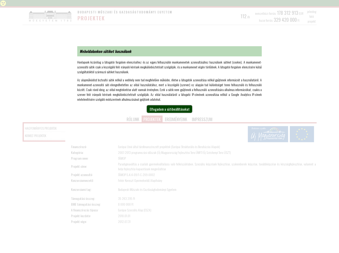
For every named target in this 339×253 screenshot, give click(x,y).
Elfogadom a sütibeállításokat (170, 109)
